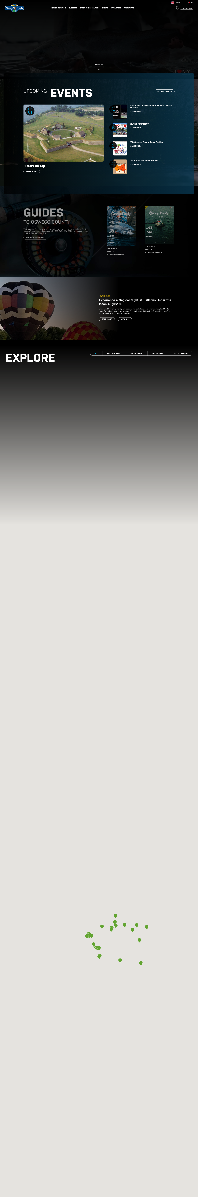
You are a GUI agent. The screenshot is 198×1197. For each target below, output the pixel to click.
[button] (93, 944)
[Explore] (99, 69)
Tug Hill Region (180, 353)
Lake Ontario (113, 353)
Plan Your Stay (186, 8)
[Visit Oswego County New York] (14, 8)
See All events (164, 91)
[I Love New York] (190, 3)
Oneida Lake (157, 353)
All (96, 353)
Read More (107, 319)
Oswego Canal (136, 353)
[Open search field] (177, 8)
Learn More (31, 171)
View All (125, 319)
